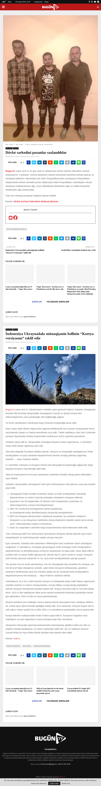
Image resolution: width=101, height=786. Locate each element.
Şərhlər (37, 302)
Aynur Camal (15, 156)
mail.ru (17, 638)
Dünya (15, 329)
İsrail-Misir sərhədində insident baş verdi (78, 250)
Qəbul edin (54, 783)
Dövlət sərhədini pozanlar (16, 229)
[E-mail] (11, 218)
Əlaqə (46, 2)
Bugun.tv (11, 171)
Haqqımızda (38, 2)
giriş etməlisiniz (30, 317)
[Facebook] (15, 218)
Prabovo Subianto (13, 646)
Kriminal (16, 148)
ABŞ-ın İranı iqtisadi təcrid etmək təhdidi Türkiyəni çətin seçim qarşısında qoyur (49, 690)
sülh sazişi (27, 646)
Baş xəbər (9, 148)
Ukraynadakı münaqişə (42, 646)
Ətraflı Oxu (66, 783)
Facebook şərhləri (58, 302)
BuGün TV (61, 777)
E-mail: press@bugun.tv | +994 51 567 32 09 (55, 764)
